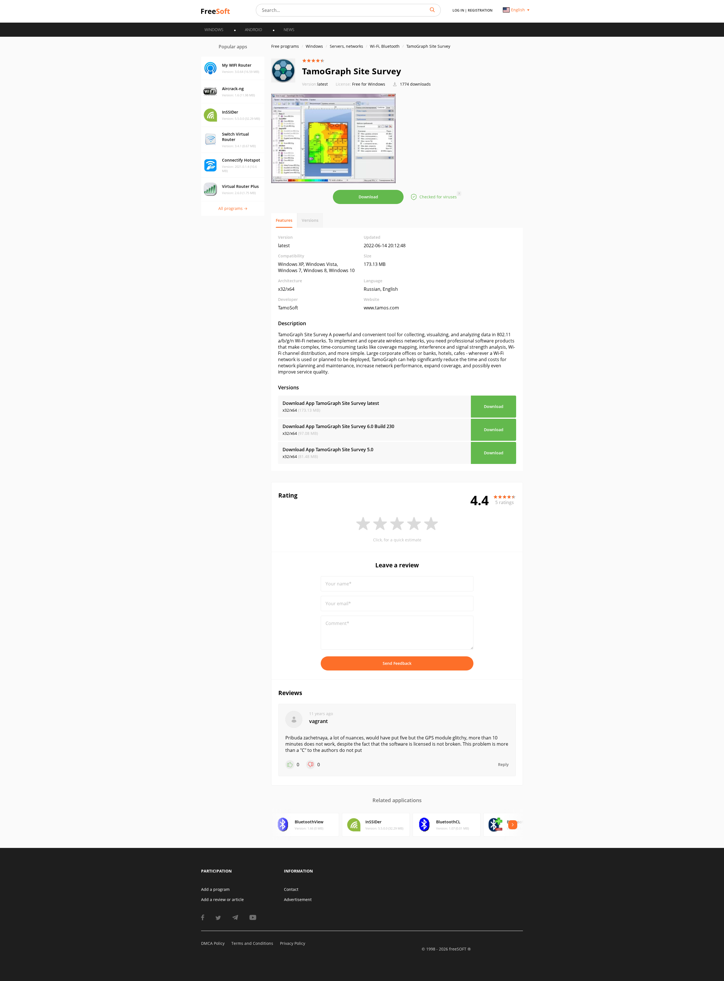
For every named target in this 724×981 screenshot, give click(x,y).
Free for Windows (368, 84)
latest (315, 84)
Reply (503, 764)
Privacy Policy (292, 943)
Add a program (215, 889)
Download (368, 196)
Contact (291, 889)
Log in (458, 10)
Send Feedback (397, 663)
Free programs (285, 46)
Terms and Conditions (252, 943)
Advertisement (298, 899)
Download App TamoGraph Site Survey (331, 403)
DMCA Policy (213, 943)
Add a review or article (222, 899)
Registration (480, 10)
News (289, 29)
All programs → (232, 208)
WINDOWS (213, 29)
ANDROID (253, 29)
